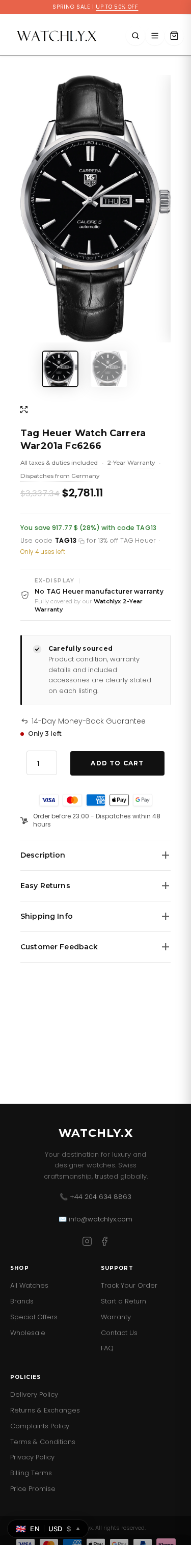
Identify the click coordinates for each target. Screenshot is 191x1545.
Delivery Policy (34, 1394)
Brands (22, 1301)
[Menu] (155, 35)
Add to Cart (117, 763)
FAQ (107, 1348)
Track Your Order (129, 1285)
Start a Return (123, 1301)
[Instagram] (87, 1243)
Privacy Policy (32, 1457)
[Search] (135, 35)
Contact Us (119, 1333)
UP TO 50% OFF (117, 7)
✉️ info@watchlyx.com (95, 1219)
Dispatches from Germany (59, 477)
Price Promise (33, 1489)
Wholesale (27, 1333)
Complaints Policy (39, 1426)
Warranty (116, 1317)
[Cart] (174, 35)
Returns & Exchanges (45, 1410)
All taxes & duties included (59, 463)
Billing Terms (31, 1473)
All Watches (29, 1285)
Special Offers (34, 1317)
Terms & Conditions (42, 1442)
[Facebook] (104, 1243)
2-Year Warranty (131, 463)
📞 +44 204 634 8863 (95, 1197)
